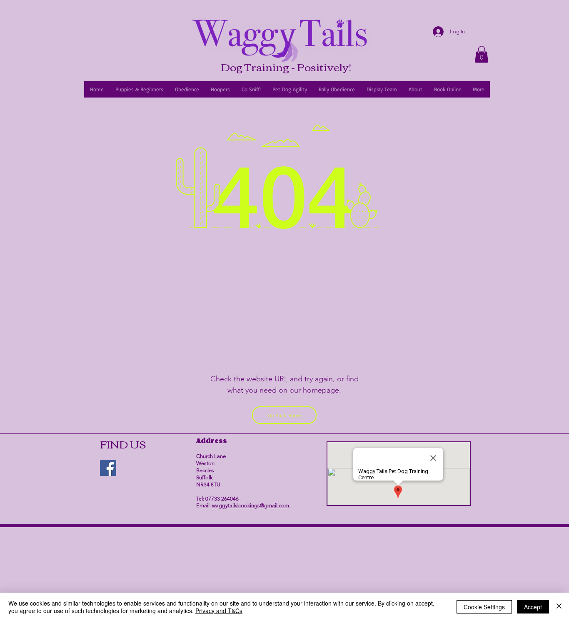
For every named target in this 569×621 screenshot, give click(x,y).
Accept (533, 607)
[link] (481, 54)
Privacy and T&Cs (218, 610)
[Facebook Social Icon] (108, 468)
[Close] (559, 606)
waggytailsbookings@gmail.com (251, 505)
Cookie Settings (484, 607)
